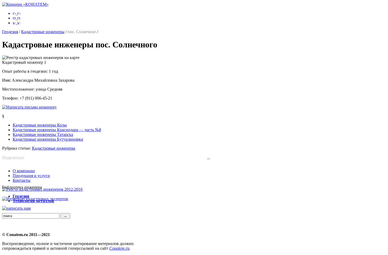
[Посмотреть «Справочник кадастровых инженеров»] (42, 189)
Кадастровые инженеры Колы (40, 125)
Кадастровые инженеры (42, 32)
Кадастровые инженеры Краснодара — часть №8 (57, 129)
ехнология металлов (33, 201)
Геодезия (10, 32)
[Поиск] (17, 18)
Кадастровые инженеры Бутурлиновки (48, 139)
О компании (24, 171)
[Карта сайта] (17, 23)
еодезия (21, 196)
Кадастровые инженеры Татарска (43, 134)
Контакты (21, 180)
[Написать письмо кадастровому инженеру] (29, 107)
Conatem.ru (119, 248)
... (208, 157)
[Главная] (25, 4)
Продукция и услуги (31, 175)
